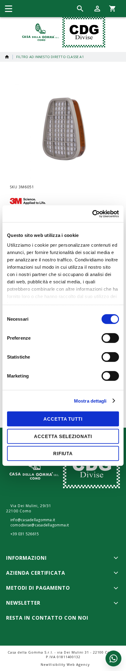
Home (7, 56)
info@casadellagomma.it (32, 520)
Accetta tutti (63, 419)
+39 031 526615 (24, 534)
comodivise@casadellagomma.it (39, 525)
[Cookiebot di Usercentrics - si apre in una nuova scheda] (92, 214)
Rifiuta (63, 453)
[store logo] (62, 32)
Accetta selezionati (63, 436)
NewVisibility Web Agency (65, 664)
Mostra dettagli (90, 400)
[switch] (110, 339)
